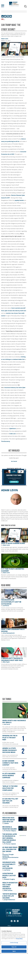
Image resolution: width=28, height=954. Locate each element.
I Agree (14, 951)
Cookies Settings (14, 942)
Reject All (14, 947)
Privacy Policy (19, 938)
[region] (14, 940)
